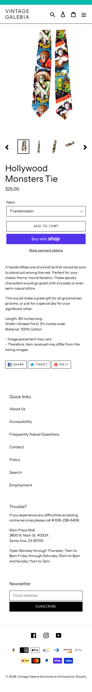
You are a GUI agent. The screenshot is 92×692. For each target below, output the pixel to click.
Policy (14, 459)
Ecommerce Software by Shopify (63, 676)
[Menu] (84, 14)
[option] (23, 146)
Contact (16, 447)
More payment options (46, 250)
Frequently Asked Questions (34, 434)
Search (15, 472)
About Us (17, 408)
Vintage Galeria (17, 14)
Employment (20, 485)
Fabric (10, 202)
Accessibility (20, 421)
